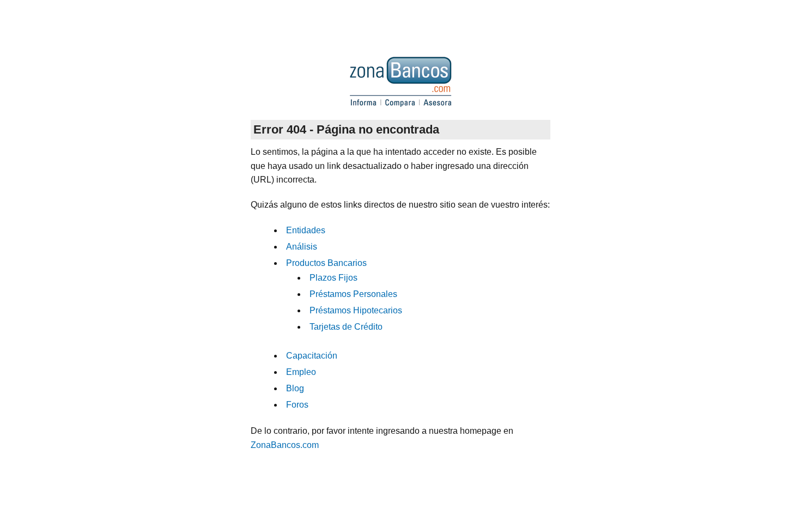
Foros (297, 404)
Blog (295, 388)
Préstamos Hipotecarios (356, 310)
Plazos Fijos (333, 277)
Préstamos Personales (353, 294)
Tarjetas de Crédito (346, 326)
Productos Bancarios (326, 263)
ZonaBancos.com (285, 445)
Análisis (301, 246)
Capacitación (311, 355)
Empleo (301, 372)
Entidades (305, 230)
